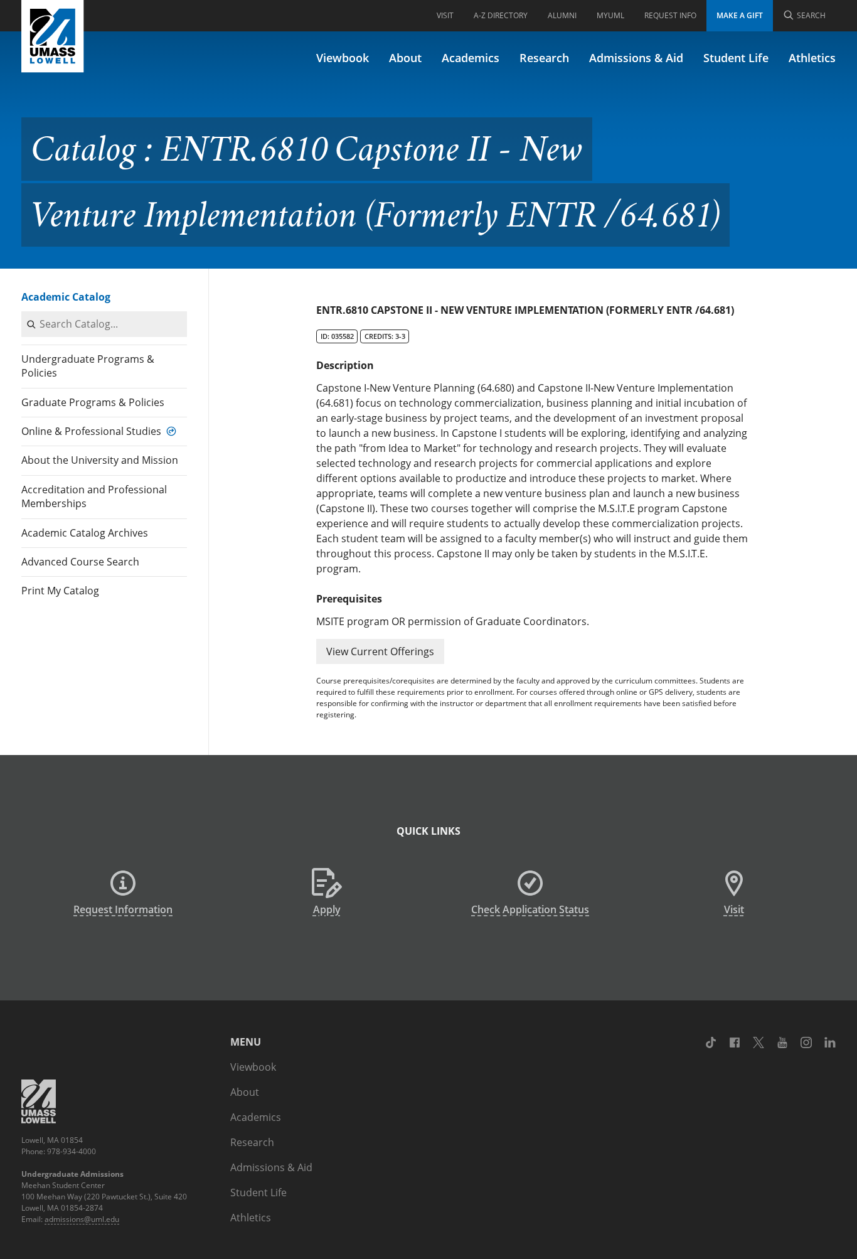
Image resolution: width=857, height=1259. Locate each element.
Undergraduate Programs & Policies (87, 366)
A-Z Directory (501, 15)
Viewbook (342, 57)
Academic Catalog (65, 297)
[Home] (52, 36)
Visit (445, 15)
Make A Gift (739, 15)
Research (544, 57)
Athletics (812, 57)
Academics (470, 57)
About (405, 57)
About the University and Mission (99, 460)
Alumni (562, 15)
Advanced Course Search (80, 562)
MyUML (610, 15)
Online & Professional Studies (91, 431)
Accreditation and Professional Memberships (94, 496)
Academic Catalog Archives (84, 533)
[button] (380, 651)
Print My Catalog (60, 590)
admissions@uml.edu (82, 1219)
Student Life (736, 57)
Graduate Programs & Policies (92, 402)
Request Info (670, 15)
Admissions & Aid (636, 57)
